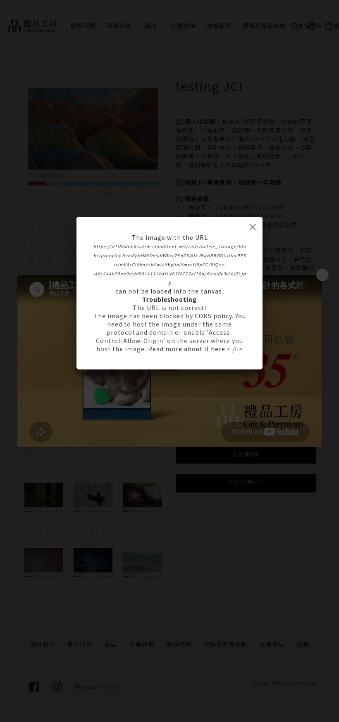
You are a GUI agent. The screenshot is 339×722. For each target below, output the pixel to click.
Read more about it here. (187, 349)
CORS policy (213, 316)
